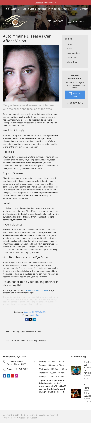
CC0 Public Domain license (35, 290)
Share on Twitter (30, 319)
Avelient (33, 418)
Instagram (16, 375)
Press (69, 48)
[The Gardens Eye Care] (15, 21)
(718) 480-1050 (55, 21)
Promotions (54, 9)
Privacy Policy (9, 418)
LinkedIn (8, 375)
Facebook (4, 375)
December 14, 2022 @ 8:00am (35, 312)
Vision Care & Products (34, 9)
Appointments (78, 21)
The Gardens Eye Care (30, 415)
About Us (15, 9)
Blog (75, 9)
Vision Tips (35, 315)
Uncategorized (73, 53)
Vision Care (72, 57)
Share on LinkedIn (34, 319)
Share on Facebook (27, 319)
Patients (66, 9)
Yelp (12, 375)
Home (6, 9)
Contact (84, 9)
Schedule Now (76, 94)
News (69, 44)
